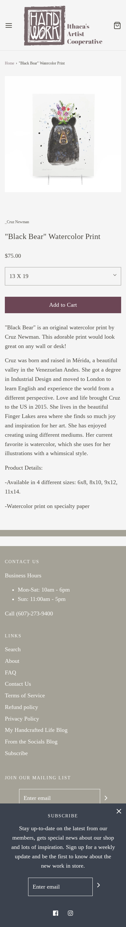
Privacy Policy (22, 718)
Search (13, 649)
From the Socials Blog (31, 741)
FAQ (10, 672)
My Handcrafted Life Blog (36, 730)
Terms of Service (25, 695)
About (12, 661)
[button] (63, 134)
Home (9, 63)
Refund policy (21, 707)
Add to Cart (63, 305)
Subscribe (16, 753)
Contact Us (18, 684)
